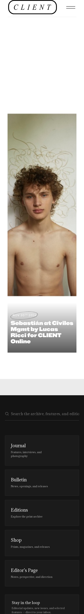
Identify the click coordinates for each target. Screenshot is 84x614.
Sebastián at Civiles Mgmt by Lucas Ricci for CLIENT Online (42, 332)
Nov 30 (24, 315)
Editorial (12, 57)
